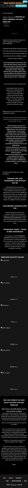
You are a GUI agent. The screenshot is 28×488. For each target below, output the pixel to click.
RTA (4, 478)
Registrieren (21, 6)
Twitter (14, 464)
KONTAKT (19, 478)
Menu (25, 1)
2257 (7, 481)
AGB (25, 481)
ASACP (11, 478)
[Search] (7, 5)
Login (12, 6)
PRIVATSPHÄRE (16, 481)
